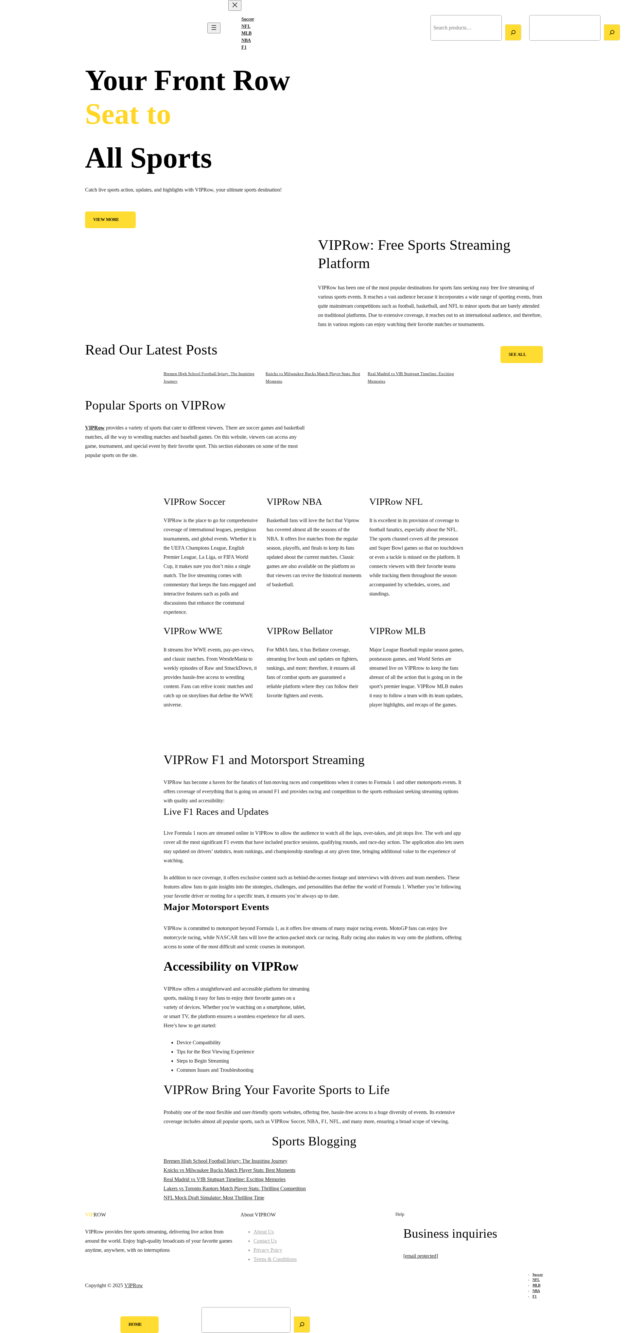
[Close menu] (234, 5)
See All (517, 354)
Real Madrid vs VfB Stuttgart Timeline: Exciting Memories (225, 1179)
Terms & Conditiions (275, 1259)
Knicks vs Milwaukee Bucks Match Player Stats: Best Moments (229, 1170)
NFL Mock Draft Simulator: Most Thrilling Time (214, 1197)
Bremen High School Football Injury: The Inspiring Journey (226, 1161)
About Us (263, 1231)
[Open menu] (213, 28)
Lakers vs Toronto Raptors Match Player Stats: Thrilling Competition (235, 1188)
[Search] (513, 32)
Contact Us (265, 1241)
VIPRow (15, 28)
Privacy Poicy (267, 1250)
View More (106, 219)
